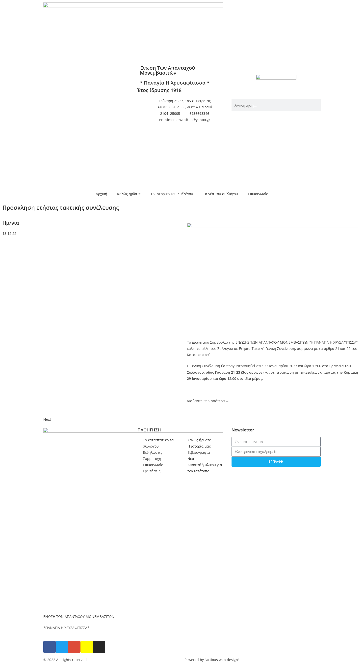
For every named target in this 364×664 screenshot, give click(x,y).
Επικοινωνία (258, 193)
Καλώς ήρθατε (129, 193)
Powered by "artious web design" (211, 659)
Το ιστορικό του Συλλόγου (172, 193)
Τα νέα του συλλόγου (220, 193)
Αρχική (101, 193)
